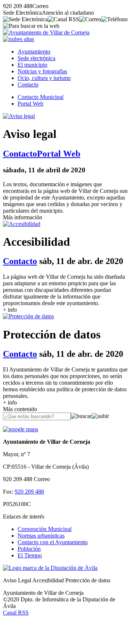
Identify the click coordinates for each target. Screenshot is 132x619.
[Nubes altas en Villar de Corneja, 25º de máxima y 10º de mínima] (18, 39)
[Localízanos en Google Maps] (20, 429)
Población (29, 549)
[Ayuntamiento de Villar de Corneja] (46, 32)
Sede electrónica (36, 58)
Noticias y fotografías (42, 71)
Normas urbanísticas (41, 535)
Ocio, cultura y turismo (44, 78)
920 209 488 (29, 491)
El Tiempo (30, 555)
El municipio (32, 65)
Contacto (28, 84)
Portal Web (30, 103)
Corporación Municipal (45, 529)
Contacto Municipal (40, 97)
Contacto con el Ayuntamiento (53, 542)
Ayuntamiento (34, 51)
